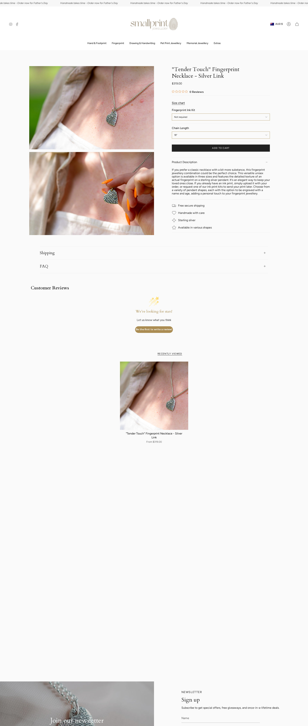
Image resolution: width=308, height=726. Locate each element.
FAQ (44, 266)
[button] (118, 43)
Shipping (47, 253)
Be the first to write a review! (154, 329)
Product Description (184, 162)
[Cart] (297, 24)
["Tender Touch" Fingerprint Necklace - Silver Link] (154, 396)
